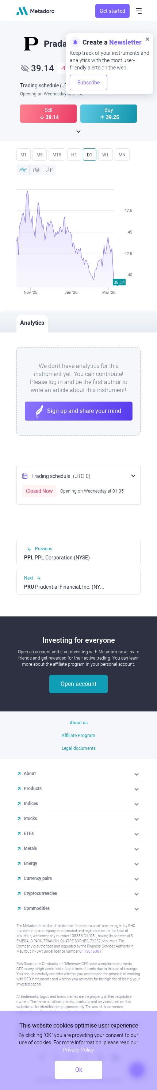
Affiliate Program (78, 735)
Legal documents (79, 748)
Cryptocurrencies (40, 893)
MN (122, 154)
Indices (31, 803)
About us (79, 722)
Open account (78, 683)
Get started (112, 11)
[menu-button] (138, 10)
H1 (74, 154)
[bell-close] (147, 38)
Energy (30, 863)
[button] (137, 773)
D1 (89, 154)
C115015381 (90, 951)
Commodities (37, 908)
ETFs (29, 833)
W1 (105, 154)
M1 (23, 154)
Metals (30, 848)
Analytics (32, 322)
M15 (57, 154)
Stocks (30, 818)
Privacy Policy (78, 1050)
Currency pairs (38, 878)
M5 (40, 154)
